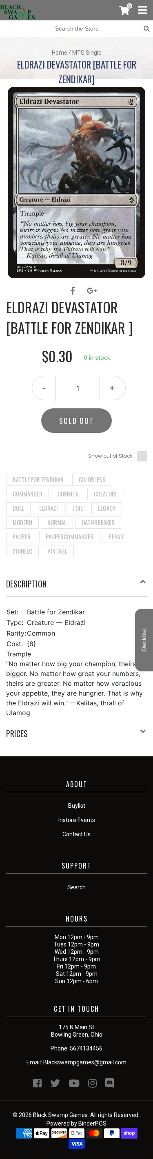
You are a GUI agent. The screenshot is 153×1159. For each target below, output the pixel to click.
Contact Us (76, 834)
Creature (106, 493)
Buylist (76, 805)
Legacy (106, 507)
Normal (57, 522)
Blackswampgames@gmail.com (84, 1062)
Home (59, 52)
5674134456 (86, 1048)
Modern (22, 522)
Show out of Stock (110, 455)
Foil (78, 507)
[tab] (76, 587)
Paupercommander (69, 536)
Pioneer (22, 550)
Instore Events (76, 820)
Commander (27, 493)
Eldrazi (48, 507)
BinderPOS (92, 1123)
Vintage (57, 550)
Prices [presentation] (17, 733)
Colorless (92, 479)
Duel (18, 507)
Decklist (144, 640)
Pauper (22, 536)
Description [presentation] (26, 584)
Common (68, 493)
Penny (116, 536)
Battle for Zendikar (38, 479)
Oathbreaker (98, 522)
